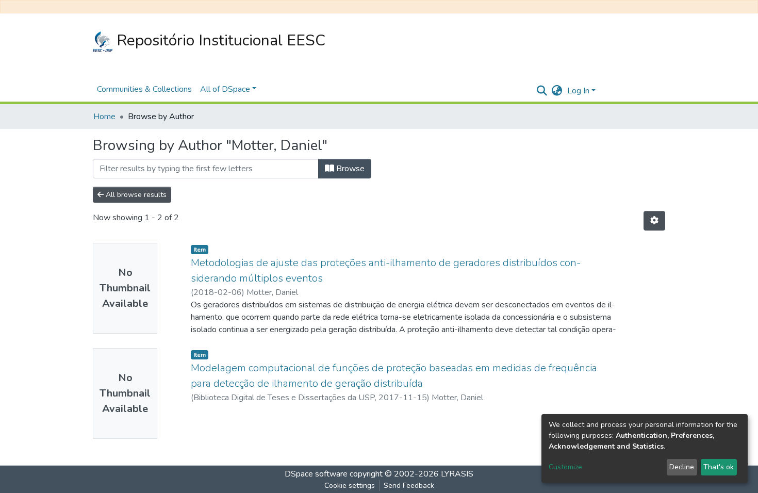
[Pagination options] (654, 221)
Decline (681, 467)
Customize (565, 467)
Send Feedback (409, 485)
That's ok (718, 467)
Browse (349, 168)
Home (104, 116)
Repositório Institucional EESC (218, 40)
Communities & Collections (144, 89)
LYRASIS (457, 474)
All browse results (135, 195)
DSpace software (316, 474)
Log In (578, 90)
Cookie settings (349, 485)
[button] (556, 91)
